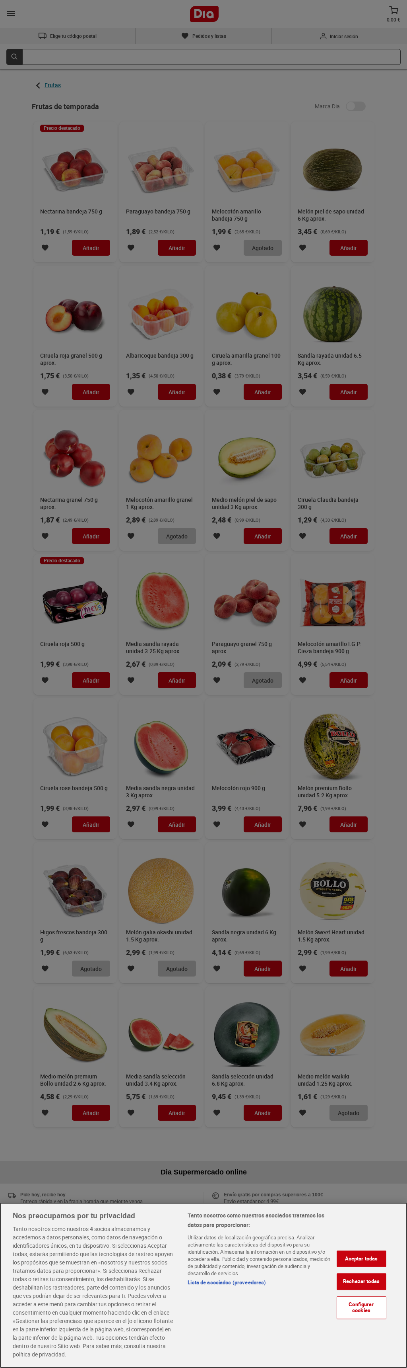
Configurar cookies (361, 1307)
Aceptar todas (361, 1258)
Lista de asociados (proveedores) (227, 1282)
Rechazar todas (361, 1281)
